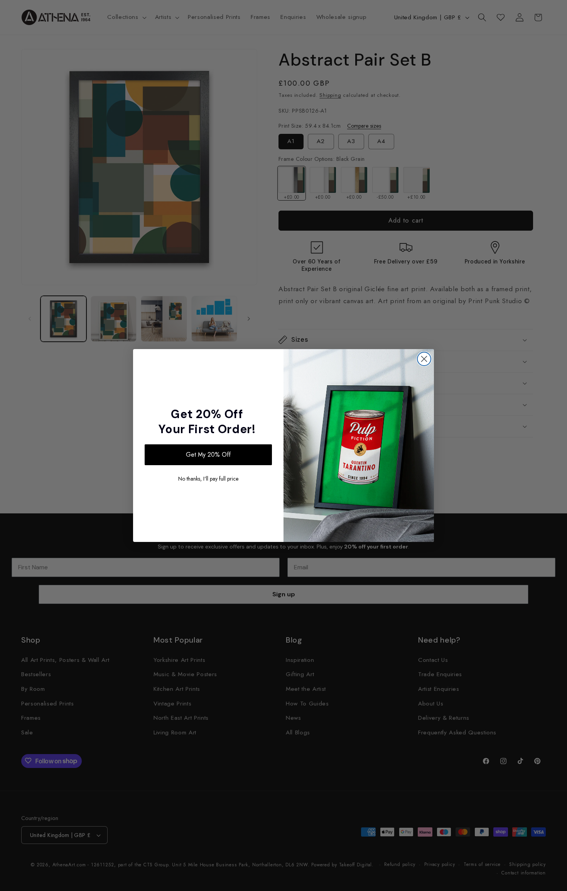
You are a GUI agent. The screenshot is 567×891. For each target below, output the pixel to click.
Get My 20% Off (208, 454)
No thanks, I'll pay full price (208, 479)
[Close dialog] (424, 359)
